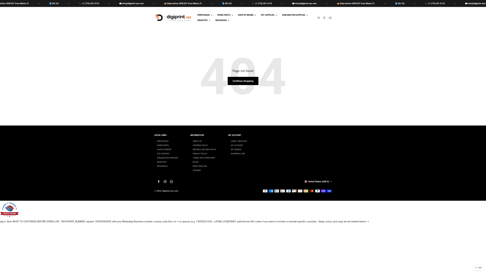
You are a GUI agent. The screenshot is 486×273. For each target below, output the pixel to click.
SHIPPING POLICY (200, 145)
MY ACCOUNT (237, 145)
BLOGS (196, 162)
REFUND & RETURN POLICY (204, 149)
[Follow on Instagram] (165, 181)
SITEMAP (197, 170)
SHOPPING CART (238, 154)
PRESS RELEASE (200, 166)
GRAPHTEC (202, 20)
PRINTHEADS (203, 15)
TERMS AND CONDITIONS (204, 158)
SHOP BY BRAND (245, 15)
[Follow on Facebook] (158, 181)
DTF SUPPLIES (267, 15)
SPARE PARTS (223, 15)
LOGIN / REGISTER (239, 141)
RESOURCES (221, 20)
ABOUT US (197, 141)
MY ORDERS (236, 149)
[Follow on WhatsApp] (171, 181)
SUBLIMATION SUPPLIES (293, 15)
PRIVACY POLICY (200, 154)
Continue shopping (243, 80)
